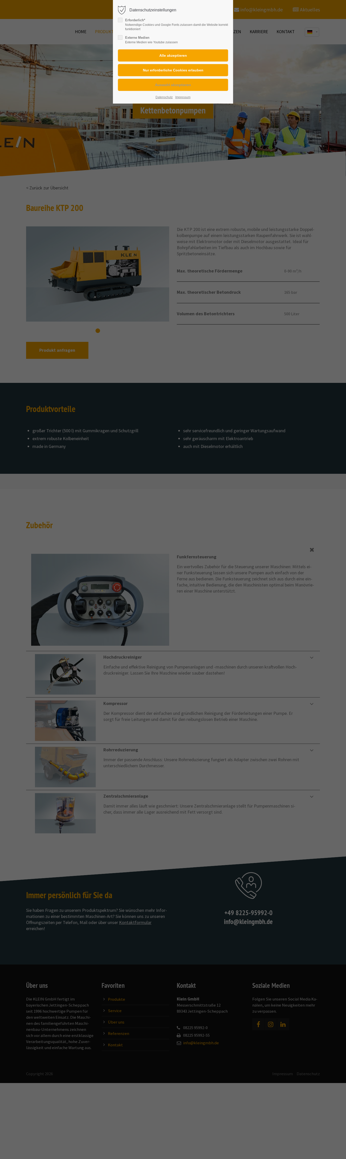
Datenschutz (164, 97)
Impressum (182, 97)
